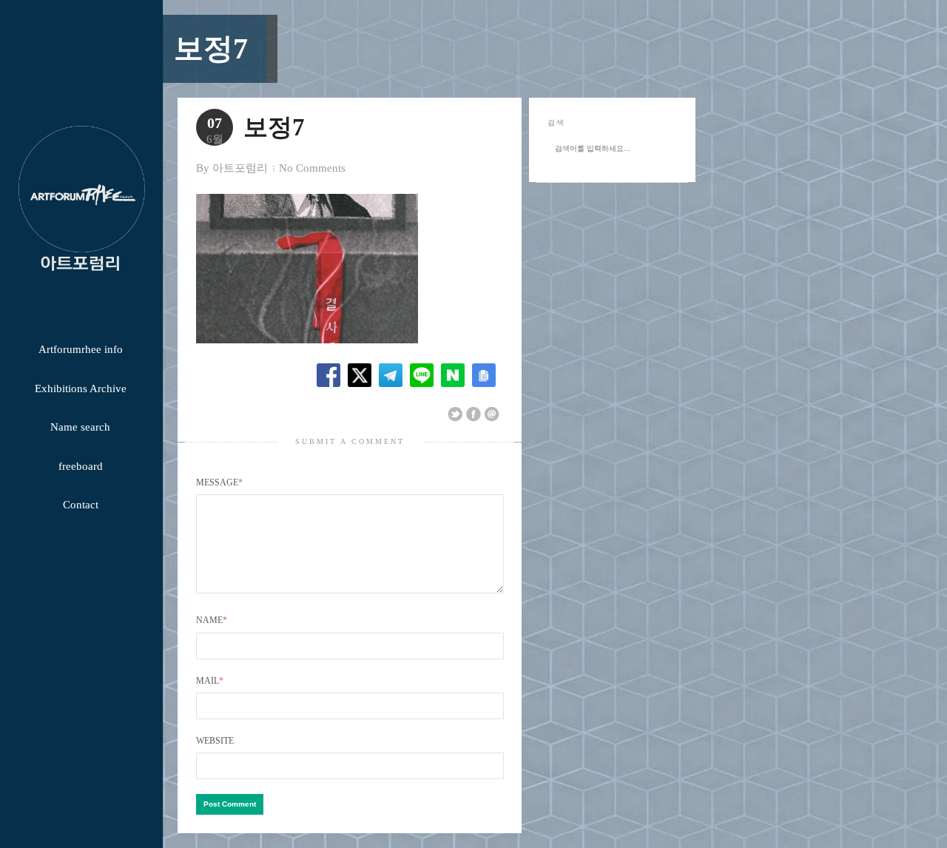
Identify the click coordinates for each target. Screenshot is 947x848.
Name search (80, 427)
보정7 (211, 48)
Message (219, 482)
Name (211, 620)
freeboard (80, 466)
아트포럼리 (240, 168)
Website (215, 741)
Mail (209, 681)
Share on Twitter (455, 414)
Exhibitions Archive (81, 388)
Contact (80, 505)
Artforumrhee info (80, 349)
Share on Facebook (473, 414)
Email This (492, 414)
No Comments (312, 168)
